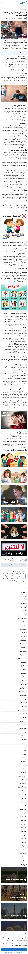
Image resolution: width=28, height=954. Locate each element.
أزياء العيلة (24, 599)
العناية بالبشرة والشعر (22, 658)
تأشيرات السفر (23, 695)
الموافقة (14, 949)
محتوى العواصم (23, 827)
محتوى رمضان (23, 835)
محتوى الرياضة (23, 812)
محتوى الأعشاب (23, 790)
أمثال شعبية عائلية (23, 610)
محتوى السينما (23, 816)
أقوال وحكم (24, 607)
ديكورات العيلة (23, 728)
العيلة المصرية (23, 677)
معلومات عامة (23, 853)
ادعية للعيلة (24, 621)
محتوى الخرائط (23, 801)
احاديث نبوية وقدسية (22, 618)
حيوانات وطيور (23, 721)
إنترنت (25, 614)
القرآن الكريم (24, 680)
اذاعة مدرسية (24, 625)
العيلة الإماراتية (23, 666)
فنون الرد (24, 750)
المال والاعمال (23, 684)
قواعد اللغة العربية (23, 776)
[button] (2, 933)
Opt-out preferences (19, 952)
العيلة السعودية (23, 669)
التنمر (5, 18)
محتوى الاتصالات (23, 794)
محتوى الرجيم (23, 805)
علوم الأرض (24, 746)
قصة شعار (24, 765)
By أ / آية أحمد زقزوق (20, 18)
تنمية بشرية (24, 713)
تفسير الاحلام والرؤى (22, 710)
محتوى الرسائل (23, 809)
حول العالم (24, 717)
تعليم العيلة (24, 706)
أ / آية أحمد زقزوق (17, 571)
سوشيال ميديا (24, 732)
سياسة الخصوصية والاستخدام (10, 952)
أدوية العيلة (24, 596)
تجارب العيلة (24, 702)
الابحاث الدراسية (23, 636)
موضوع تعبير (24, 860)
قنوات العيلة (24, 772)
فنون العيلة (24, 754)
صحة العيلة (24, 739)
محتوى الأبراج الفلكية (22, 787)
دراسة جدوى (24, 724)
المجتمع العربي (23, 688)
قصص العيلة (24, 768)
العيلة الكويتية (24, 673)
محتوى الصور (24, 820)
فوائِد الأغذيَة (24, 757)
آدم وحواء (24, 588)
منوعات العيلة (24, 857)
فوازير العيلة (24, 761)
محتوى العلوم (24, 824)
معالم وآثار (24, 846)
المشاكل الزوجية (23, 691)
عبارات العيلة (23, 9)
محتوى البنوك (24, 798)
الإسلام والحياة (23, 632)
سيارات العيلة (24, 735)
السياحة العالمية (23, 647)
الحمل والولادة (23, 640)
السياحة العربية (23, 651)
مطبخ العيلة (24, 842)
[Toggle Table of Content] (24, 53)
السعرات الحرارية (23, 643)
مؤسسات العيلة (23, 783)
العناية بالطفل (24, 662)
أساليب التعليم (23, 603)
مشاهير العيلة (24, 838)
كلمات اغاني (24, 779)
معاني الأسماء (24, 849)
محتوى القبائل (24, 831)
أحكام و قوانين (23, 592)
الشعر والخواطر (23, 654)
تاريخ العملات (24, 699)
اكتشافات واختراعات (22, 629)
